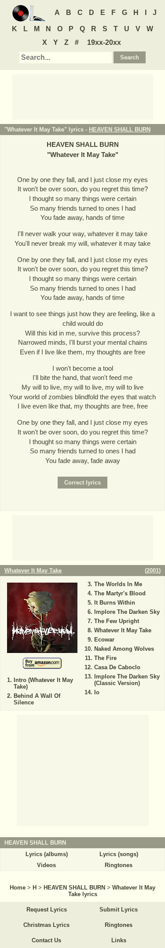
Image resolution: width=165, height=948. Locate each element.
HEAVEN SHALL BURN (119, 129)
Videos (46, 865)
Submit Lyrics (118, 909)
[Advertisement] (82, 96)
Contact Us (46, 940)
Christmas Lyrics (46, 925)
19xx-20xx (104, 42)
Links (118, 940)
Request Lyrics (46, 909)
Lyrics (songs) (118, 854)
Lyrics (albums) (47, 854)
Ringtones (118, 865)
